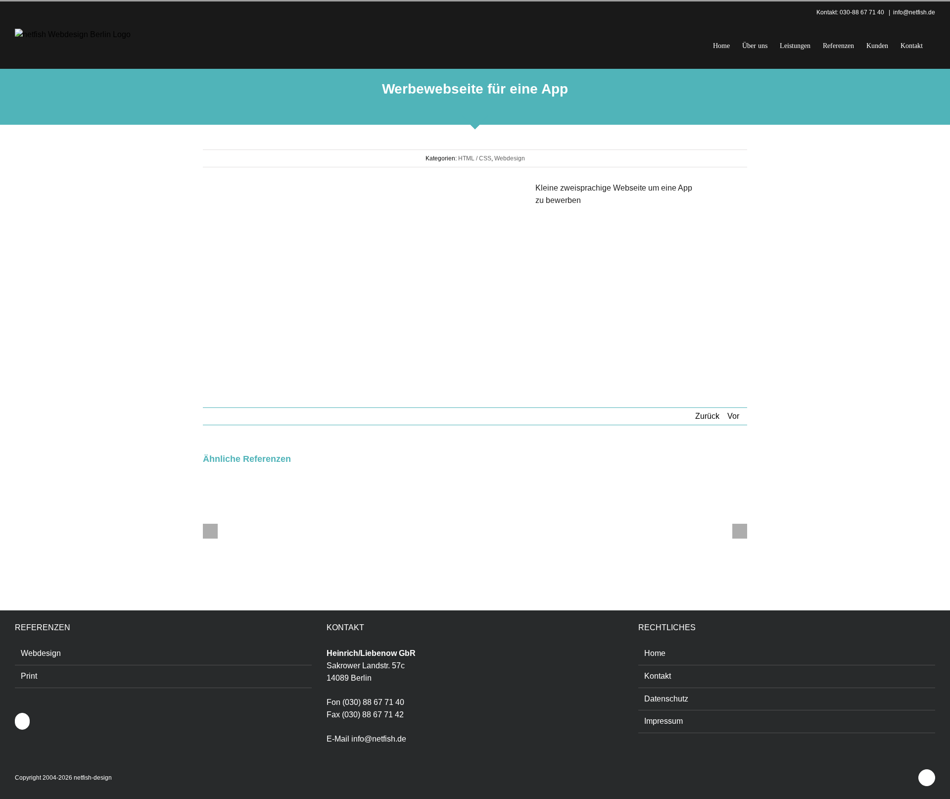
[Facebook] (22, 721)
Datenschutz (666, 699)
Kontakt (657, 676)
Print (29, 676)
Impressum (663, 721)
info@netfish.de (914, 12)
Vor (733, 416)
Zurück (707, 416)
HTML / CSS (474, 158)
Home (654, 653)
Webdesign (509, 158)
